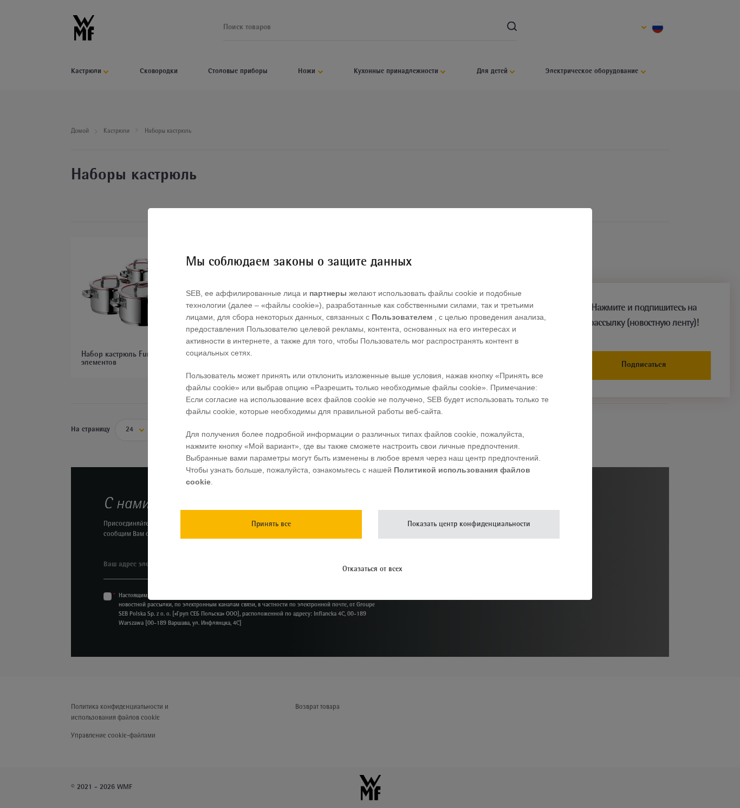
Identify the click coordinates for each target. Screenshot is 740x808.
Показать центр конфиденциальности (468, 524)
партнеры (328, 293)
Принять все (271, 524)
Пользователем (403, 317)
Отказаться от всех (372, 569)
